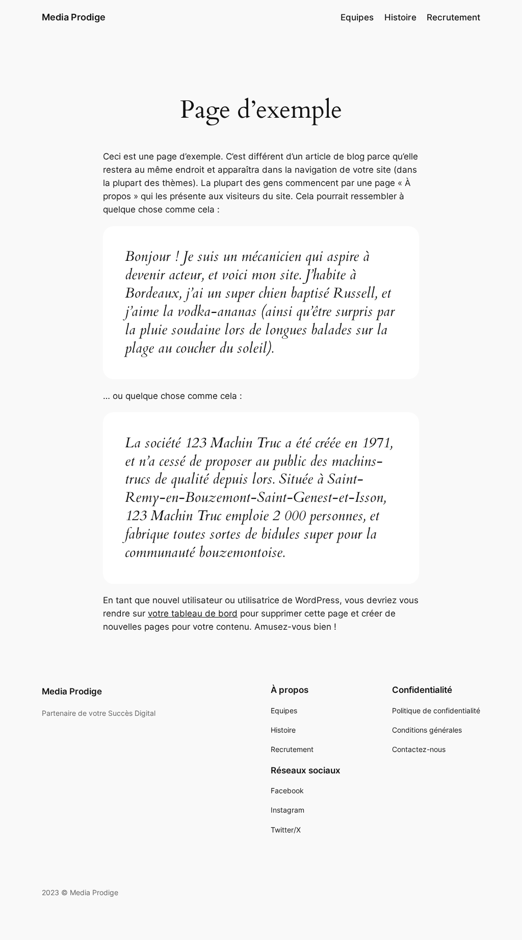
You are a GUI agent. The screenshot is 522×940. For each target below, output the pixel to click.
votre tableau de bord (193, 613)
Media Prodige (74, 17)
